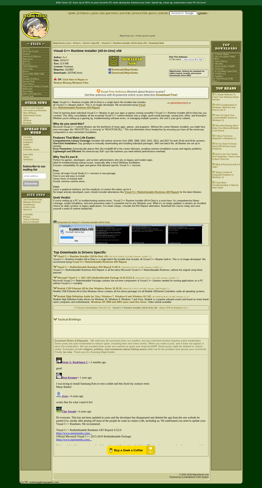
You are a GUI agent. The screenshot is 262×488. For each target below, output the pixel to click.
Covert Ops (28, 69)
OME (72, 13)
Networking (28, 91)
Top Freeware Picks (32, 199)
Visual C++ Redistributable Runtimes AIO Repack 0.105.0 (89, 267)
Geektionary (29, 204)
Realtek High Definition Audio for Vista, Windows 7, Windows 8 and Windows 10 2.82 (104, 296)
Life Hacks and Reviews (35, 110)
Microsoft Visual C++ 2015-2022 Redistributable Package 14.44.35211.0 (95, 277)
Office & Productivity (32, 94)
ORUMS (163, 13)
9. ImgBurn (218, 76)
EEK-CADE (97, 13)
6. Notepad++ (219, 69)
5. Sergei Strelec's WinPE (224, 66)
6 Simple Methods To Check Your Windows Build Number (225, 97)
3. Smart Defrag (220, 61)
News (26, 118)
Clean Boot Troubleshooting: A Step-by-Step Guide (225, 185)
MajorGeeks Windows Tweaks (35, 86)
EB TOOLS (112, 13)
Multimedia (27, 89)
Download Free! (167, 94)
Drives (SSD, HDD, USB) (33, 74)
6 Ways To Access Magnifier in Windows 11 (224, 137)
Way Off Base (29, 113)
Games (26, 76)
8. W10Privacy (219, 74)
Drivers (26, 71)
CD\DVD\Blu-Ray (30, 66)
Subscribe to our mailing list (34, 168)
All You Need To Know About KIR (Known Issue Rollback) (224, 146)
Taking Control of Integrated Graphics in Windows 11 (223, 175)
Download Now (156, 43)
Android (26, 54)
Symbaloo (28, 159)
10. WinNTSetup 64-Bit (223, 79)
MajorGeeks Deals (32, 115)
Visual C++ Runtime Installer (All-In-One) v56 (124, 43)
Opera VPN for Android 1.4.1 (173, 308)
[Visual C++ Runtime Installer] (76, 243)
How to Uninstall (31, 222)
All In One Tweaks (30, 51)
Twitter (26, 144)
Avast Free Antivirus (113, 91)
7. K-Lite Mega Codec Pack (225, 71)
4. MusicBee (218, 64)
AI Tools (26, 49)
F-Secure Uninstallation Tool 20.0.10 (93, 308)
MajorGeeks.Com (62, 43)
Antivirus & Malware (32, 56)
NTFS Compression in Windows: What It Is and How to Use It (224, 107)
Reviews (27, 123)
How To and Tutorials (33, 108)
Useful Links (29, 207)
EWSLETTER (139, 13)
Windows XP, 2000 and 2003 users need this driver (119, 302)
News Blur (28, 154)
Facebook (28, 139)
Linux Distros (28, 84)
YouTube (27, 137)
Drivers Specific (91, 43)
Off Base (27, 120)
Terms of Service (31, 219)
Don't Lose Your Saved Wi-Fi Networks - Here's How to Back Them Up (226, 156)
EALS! (153, 13)
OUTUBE (125, 13)
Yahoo (26, 157)
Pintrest (26, 147)
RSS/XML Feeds (31, 149)
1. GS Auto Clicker (221, 54)
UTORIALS (83, 13)
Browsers (26, 64)
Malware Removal (32, 202)
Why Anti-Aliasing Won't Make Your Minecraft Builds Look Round (225, 128)
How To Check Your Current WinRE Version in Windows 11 (224, 118)
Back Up (26, 61)
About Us (27, 209)
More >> (216, 81)
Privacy (26, 217)
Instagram (28, 142)
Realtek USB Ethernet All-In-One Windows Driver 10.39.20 (89, 288)
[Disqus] (131, 400)
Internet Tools (29, 81)
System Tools (28, 96)
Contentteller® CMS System (195, 477)
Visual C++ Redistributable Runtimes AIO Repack (99, 106)
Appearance (28, 59)
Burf (65, 57)
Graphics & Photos (31, 79)
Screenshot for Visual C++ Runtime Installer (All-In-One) (83, 222)
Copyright (28, 214)
